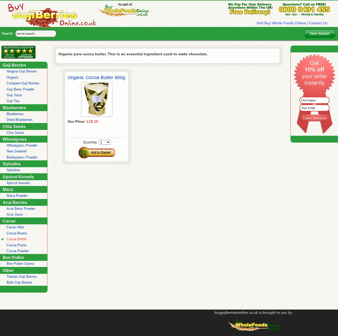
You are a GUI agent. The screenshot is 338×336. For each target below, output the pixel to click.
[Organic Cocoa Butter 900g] (96, 115)
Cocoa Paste (16, 245)
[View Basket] (319, 33)
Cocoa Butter (17, 239)
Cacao (9, 221)
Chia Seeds (14, 126)
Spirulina (12, 163)
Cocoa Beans (17, 233)
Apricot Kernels (18, 176)
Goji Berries (14, 65)
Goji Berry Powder (20, 89)
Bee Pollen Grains (20, 264)
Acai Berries (15, 202)
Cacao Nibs (15, 227)
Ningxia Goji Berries (22, 71)
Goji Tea (13, 101)
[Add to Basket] (97, 153)
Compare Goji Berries (23, 83)
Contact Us (318, 23)
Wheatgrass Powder (22, 145)
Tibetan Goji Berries (22, 277)
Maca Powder (17, 196)
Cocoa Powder (18, 251)
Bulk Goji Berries (19, 282)
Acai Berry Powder (21, 209)
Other (8, 270)
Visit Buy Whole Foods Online (281, 23)
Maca (8, 189)
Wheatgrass (15, 139)
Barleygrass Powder (22, 157)
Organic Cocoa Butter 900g (96, 77)
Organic (12, 77)
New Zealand (16, 151)
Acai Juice (15, 214)
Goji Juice (14, 95)
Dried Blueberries (20, 120)
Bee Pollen (13, 257)
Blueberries (14, 107)
